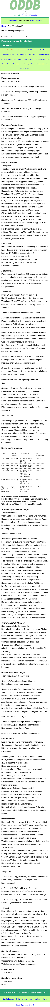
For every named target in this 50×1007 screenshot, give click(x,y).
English (25, 15)
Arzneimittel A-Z (10, 992)
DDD (30, 50)
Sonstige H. (28, 64)
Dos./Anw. (18, 59)
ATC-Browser (24, 992)
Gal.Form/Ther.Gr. (8, 54)
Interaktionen (13, 20)
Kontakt (37, 999)
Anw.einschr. (28, 59)
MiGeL (32, 20)
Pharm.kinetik (44, 54)
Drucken (43, 50)
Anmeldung (27, 999)
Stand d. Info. (25, 68)
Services (39, 20)
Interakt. (5, 64)
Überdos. (16, 64)
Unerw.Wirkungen (42, 59)
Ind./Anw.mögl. (6, 59)
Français (33, 15)
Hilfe (18, 999)
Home (3, 26)
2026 (18, 1005)
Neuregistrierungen (38, 992)
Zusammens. (22, 54)
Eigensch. (32, 54)
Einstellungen (8, 999)
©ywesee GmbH (27, 1005)
